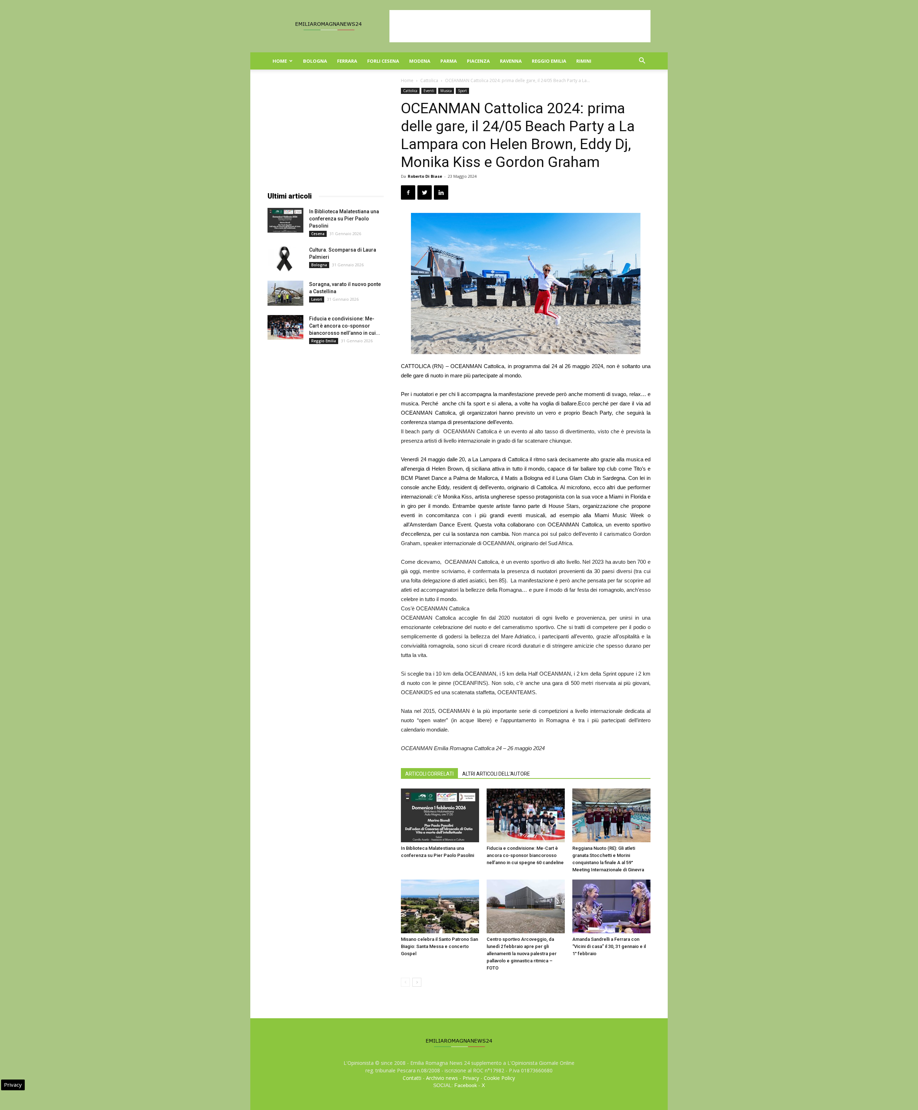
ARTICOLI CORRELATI (429, 774)
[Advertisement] (519, 26)
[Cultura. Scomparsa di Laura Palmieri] (285, 258)
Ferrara (347, 61)
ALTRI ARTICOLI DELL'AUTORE (496, 774)
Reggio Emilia (549, 61)
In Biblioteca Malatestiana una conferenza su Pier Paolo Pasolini (344, 219)
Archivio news (442, 1078)
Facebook (465, 1085)
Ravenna (511, 61)
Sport (462, 90)
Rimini (583, 61)
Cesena (318, 233)
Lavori (316, 299)
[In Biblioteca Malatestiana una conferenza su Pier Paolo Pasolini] (440, 815)
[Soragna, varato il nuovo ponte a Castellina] (285, 293)
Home (280, 61)
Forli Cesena (383, 61)
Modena (419, 61)
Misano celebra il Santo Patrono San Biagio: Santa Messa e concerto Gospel (439, 946)
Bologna (315, 61)
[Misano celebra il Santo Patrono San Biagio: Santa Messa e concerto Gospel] (440, 906)
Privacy (471, 1078)
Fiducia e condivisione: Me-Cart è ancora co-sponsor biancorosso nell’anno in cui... (344, 326)
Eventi (428, 90)
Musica (446, 90)
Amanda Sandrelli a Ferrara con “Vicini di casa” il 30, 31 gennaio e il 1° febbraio (609, 946)
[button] (641, 61)
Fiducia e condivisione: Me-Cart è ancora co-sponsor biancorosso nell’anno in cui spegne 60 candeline (525, 855)
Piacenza (478, 61)
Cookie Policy (499, 1078)
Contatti (412, 1078)
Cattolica (429, 80)
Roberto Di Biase (425, 176)
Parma (448, 61)
